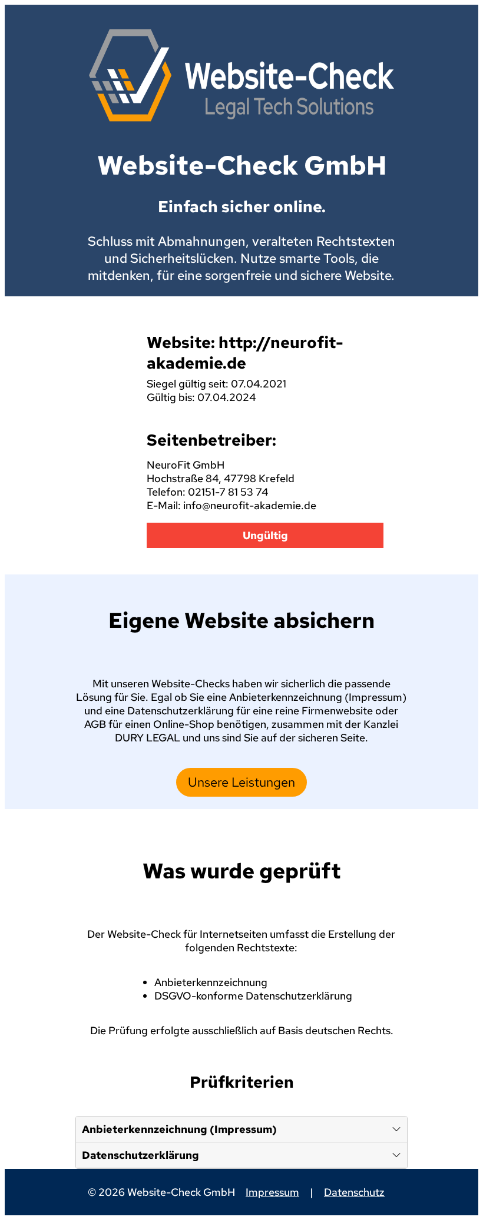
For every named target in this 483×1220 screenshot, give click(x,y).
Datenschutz (354, 1192)
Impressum (272, 1192)
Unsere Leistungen (241, 782)
